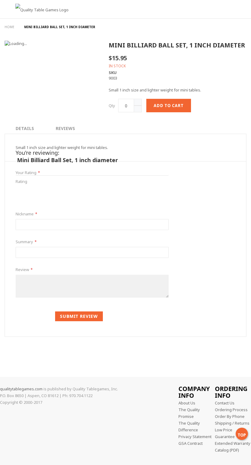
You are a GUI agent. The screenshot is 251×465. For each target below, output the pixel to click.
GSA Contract (190, 443)
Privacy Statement (195, 436)
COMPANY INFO (194, 392)
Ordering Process (231, 409)
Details (25, 128)
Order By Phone (230, 416)
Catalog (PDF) (227, 450)
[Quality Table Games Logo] (37, 19)
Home (10, 27)
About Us (186, 403)
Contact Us (224, 403)
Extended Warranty (232, 443)
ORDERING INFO (231, 392)
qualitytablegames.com (21, 389)
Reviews (65, 128)
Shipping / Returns (232, 423)
